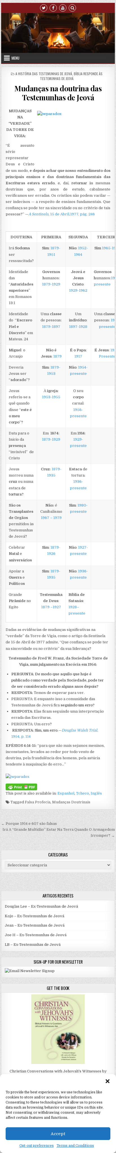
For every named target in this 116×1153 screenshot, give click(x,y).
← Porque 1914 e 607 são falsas (29, 823)
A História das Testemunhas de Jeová (43, 73)
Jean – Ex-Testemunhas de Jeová (34, 925)
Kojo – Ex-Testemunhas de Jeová (34, 916)
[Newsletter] (30, 971)
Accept (58, 1133)
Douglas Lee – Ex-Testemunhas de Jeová (41, 906)
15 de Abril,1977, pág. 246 (61, 214)
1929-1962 (78, 290)
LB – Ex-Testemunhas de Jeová (33, 944)
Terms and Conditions (75, 1146)
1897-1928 (78, 327)
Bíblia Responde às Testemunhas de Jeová (71, 76)
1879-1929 (51, 284)
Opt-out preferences (36, 1146)
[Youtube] (62, 7)
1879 (57, 356)
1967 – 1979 (51, 518)
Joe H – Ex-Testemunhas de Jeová (35, 935)
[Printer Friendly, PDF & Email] (21, 786)
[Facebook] (53, 7)
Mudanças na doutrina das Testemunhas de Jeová (58, 92)
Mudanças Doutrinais (71, 802)
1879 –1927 (51, 607)
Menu (15, 58)
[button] (107, 1081)
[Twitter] (43, 7)
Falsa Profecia (37, 802)
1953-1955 (51, 397)
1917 (78, 356)
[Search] (72, 7)
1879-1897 (51, 327)
